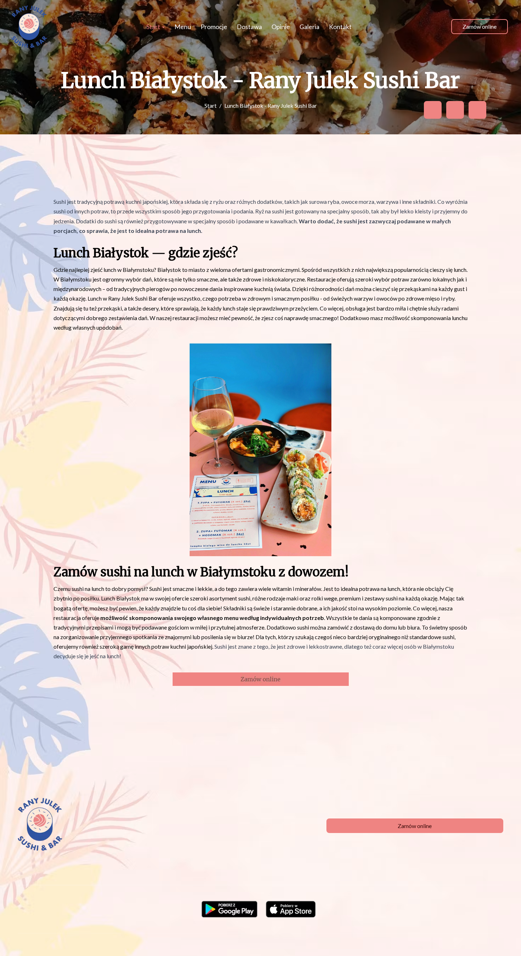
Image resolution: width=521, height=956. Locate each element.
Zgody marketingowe (360, 938)
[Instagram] (477, 110)
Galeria (309, 26)
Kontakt (340, 26)
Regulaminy (202, 938)
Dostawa (249, 26)
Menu (182, 26)
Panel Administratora (477, 938)
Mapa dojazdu (155, 821)
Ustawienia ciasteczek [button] (303, 938)
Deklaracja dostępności (419, 938)
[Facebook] (433, 110)
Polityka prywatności (246, 938)
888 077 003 (174, 812)
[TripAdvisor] (455, 110)
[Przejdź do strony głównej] (29, 26)
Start (153, 26)
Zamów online (480, 26)
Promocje (214, 26)
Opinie (280, 26)
